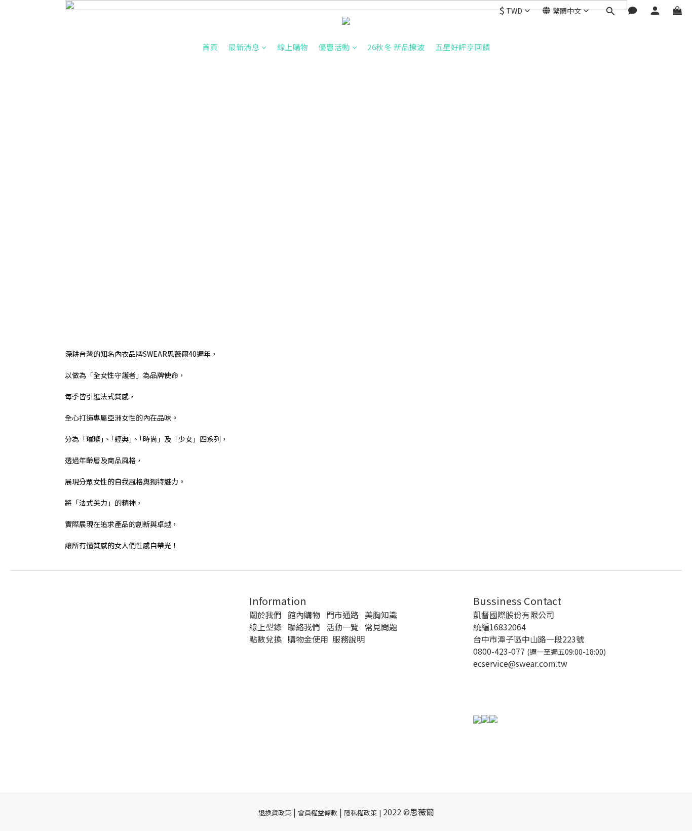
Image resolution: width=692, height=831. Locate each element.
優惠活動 (334, 47)
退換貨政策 (274, 812)
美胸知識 (381, 615)
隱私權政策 (360, 812)
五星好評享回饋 (462, 47)
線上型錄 (265, 627)
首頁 (210, 47)
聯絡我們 (304, 627)
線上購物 (293, 47)
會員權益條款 (317, 812)
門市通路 (342, 615)
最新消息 (243, 47)
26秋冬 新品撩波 (396, 47)
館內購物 (304, 615)
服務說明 (348, 639)
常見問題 (381, 627)
